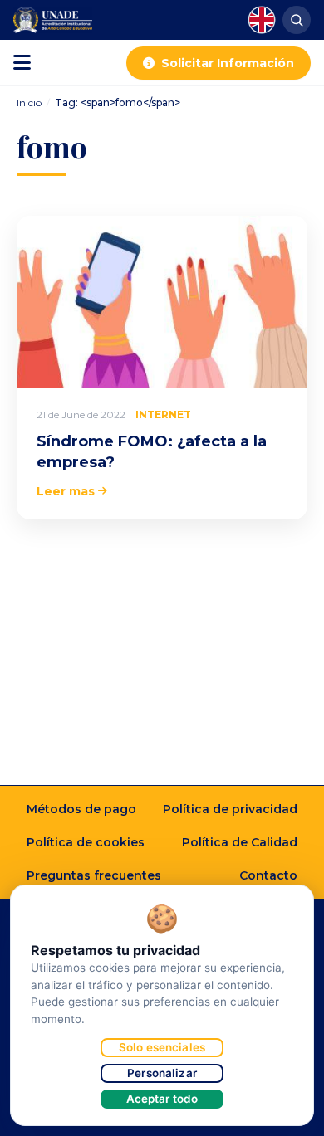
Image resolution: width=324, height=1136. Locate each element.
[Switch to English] (261, 19)
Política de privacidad (230, 809)
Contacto (268, 875)
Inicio (29, 102)
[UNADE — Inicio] (52, 20)
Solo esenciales (162, 1047)
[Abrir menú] (22, 63)
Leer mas (66, 491)
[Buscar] (296, 20)
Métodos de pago (81, 809)
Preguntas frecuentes (94, 875)
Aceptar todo (162, 1098)
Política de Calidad (239, 842)
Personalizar (162, 1073)
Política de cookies (86, 842)
